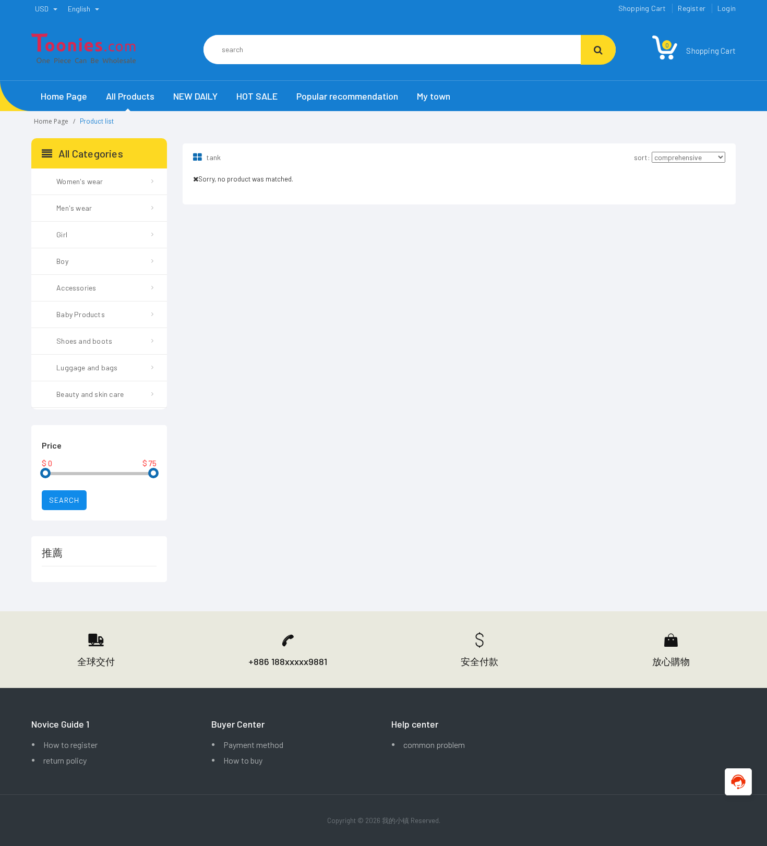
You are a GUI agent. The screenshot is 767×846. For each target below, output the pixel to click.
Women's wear (79, 181)
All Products (130, 96)
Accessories (76, 287)
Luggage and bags (86, 367)
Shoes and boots (84, 340)
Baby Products (80, 314)
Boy (62, 261)
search (64, 499)
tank (213, 157)
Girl (61, 234)
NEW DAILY (195, 96)
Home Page (64, 96)
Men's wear (74, 207)
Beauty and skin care (90, 394)
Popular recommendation (347, 96)
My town (433, 96)
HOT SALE (257, 96)
